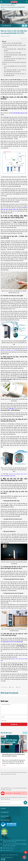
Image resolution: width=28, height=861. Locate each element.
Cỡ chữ (21, 38)
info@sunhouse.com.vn (8, 848)
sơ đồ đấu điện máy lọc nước (19, 113)
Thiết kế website (4, 856)
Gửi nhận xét (14, 724)
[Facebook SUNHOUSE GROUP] (2, 860)
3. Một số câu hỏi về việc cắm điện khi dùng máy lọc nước (14, 63)
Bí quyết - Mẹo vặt (10, 5)
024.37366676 (15, 844)
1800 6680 (12, 845)
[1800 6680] (25, 852)
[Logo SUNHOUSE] (14, 3)
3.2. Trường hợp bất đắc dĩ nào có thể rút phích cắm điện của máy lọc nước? (15, 70)
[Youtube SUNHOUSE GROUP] (4, 860)
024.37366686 (23, 844)
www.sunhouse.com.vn (8, 850)
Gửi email (12, 687)
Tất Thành (12, 856)
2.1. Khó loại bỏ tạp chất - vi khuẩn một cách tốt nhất (15, 49)
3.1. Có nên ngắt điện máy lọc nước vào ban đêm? (15, 67)
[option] (11, 25)
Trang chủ (3, 5)
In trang (18, 687)
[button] (23, 25)
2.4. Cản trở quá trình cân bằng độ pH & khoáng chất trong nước (15, 59)
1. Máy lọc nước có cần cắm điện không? (12, 43)
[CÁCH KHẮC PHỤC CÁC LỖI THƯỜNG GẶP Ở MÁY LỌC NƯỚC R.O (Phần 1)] (14, 744)
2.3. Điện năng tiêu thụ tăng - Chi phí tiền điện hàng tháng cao (15, 55)
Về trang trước (4, 687)
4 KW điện (11, 408)
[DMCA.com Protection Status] (4, 835)
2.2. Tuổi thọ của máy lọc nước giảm (12, 52)
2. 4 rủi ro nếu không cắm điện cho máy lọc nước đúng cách (14, 46)
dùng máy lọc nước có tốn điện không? (13, 641)
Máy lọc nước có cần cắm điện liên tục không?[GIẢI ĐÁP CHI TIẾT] (13, 8)
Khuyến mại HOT (6, 25)
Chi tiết (4, 765)
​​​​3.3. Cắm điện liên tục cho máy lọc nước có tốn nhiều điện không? (15, 74)
